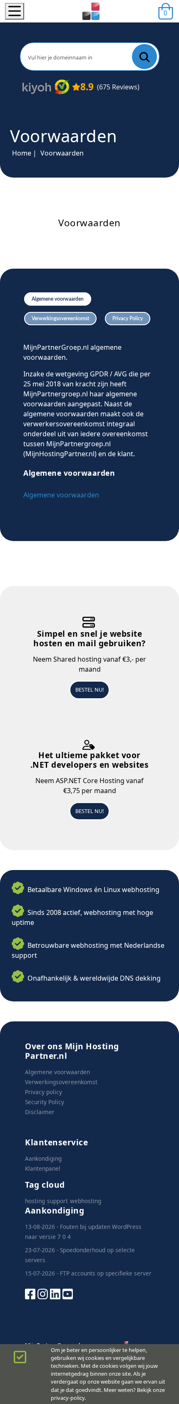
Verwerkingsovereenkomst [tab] (60, 318)
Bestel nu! (89, 689)
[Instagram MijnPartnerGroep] (42, 1293)
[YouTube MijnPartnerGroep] (67, 1293)
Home (21, 153)
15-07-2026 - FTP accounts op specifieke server (88, 1273)
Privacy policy (43, 1092)
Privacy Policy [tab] (127, 318)
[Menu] (14, 11)
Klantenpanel (42, 1168)
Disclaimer (40, 1112)
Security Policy (44, 1102)
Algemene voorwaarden (61, 494)
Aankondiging (43, 1158)
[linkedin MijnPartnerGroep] (55, 1293)
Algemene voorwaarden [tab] (58, 299)
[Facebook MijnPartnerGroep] (30, 1293)
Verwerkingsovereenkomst (61, 1082)
